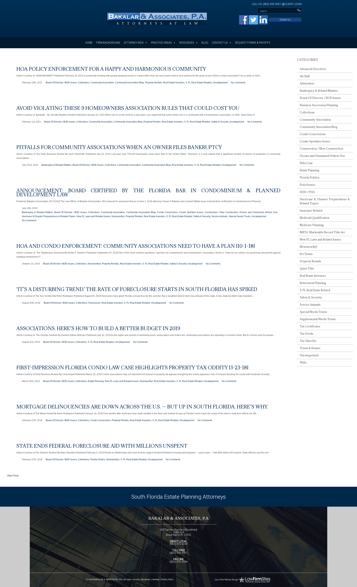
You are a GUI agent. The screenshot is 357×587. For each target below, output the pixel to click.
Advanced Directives (313, 69)
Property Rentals (153, 82)
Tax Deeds (306, 333)
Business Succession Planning (319, 105)
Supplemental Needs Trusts (318, 319)
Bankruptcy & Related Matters (56, 165)
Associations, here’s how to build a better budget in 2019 (98, 328)
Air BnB (305, 76)
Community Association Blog (129, 82)
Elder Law (306, 163)
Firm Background (108, 42)
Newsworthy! (118, 216)
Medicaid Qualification (314, 218)
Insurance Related (311, 210)
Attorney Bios (134, 42)
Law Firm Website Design (226, 579)
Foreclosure (94, 303)
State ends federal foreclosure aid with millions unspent (101, 446)
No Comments (238, 82)
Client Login (293, 4)
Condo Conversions (167, 212)
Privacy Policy (167, 579)
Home (89, 42)
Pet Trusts (306, 254)
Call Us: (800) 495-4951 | (267, 4)
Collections (83, 82)
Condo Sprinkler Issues (191, 212)
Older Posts (13, 475)
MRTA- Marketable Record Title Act (322, 232)
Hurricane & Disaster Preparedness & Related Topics (48, 216)
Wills (303, 362)
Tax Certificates (310, 326)
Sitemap (155, 579)
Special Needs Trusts (239, 216)
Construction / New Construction (221, 212)
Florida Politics (97, 459)
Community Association (102, 82)
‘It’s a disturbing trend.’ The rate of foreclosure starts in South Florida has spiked (136, 289)
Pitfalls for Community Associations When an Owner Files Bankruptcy (119, 147)
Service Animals (219, 216)
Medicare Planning (312, 225)
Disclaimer (146, 579)
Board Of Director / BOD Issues (61, 82)
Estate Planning (96, 381)
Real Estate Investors (173, 82)
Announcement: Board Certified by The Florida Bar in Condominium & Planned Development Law (148, 192)
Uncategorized (220, 82)
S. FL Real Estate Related (199, 82)
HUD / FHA (307, 192)
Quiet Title (307, 268)
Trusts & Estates (310, 348)
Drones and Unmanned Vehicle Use (258, 212)
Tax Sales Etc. (308, 341)
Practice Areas (161, 42)
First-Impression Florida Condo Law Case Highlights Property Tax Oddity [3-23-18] (132, 367)
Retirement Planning (313, 283)
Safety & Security (219, 121)
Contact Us (285, 19)
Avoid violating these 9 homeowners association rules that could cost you (127, 108)
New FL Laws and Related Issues (93, 216)
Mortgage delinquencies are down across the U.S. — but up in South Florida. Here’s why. (142, 406)
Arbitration (307, 83)
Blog (205, 42)
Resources (186, 42)
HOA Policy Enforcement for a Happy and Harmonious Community (111, 69)
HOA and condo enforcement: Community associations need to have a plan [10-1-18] (135, 246)
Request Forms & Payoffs (252, 42)
